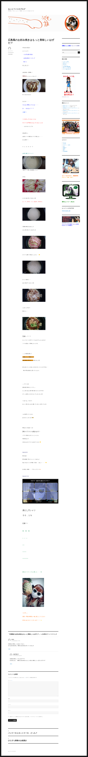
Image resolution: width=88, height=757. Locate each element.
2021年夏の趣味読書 (66, 66)
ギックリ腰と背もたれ (67, 69)
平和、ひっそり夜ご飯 (67, 67)
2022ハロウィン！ (66, 62)
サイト (9, 710)
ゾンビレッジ (65, 65)
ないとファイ (10, 50)
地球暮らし (65, 147)
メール (9, 704)
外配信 (64, 148)
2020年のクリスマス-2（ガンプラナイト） (70, 108)
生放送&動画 (10, 54)
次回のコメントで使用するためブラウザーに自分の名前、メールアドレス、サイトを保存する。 (26, 716)
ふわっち (64, 142)
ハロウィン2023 (66, 61)
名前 (9, 698)
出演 (63, 146)
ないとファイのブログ (16, 9)
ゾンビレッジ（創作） (67, 144)
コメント (10, 680)
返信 (11, 663)
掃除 (63, 150)
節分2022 (64, 64)
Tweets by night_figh (66, 210)
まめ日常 (64, 143)
